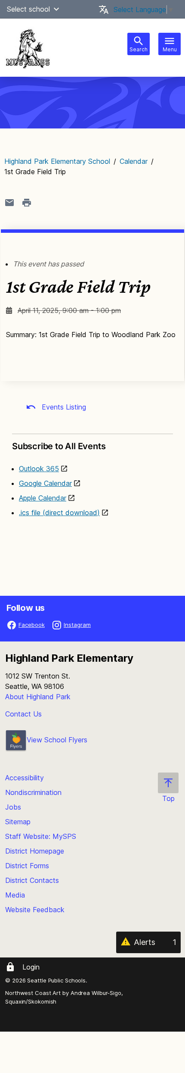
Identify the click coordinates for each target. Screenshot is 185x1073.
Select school (28, 9)
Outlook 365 (39, 468)
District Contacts (32, 880)
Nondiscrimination (33, 792)
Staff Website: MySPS (40, 836)
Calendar (134, 161)
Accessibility (24, 777)
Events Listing (63, 407)
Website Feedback (35, 909)
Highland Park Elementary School (57, 161)
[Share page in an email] (9, 202)
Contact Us (23, 714)
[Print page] (27, 202)
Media (15, 895)
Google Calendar (45, 483)
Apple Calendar (42, 498)
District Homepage (34, 851)
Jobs (13, 807)
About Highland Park (38, 696)
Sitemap (18, 821)
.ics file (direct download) (59, 512)
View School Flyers (57, 739)
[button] (56, 9)
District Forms (27, 865)
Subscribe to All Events (58, 446)
